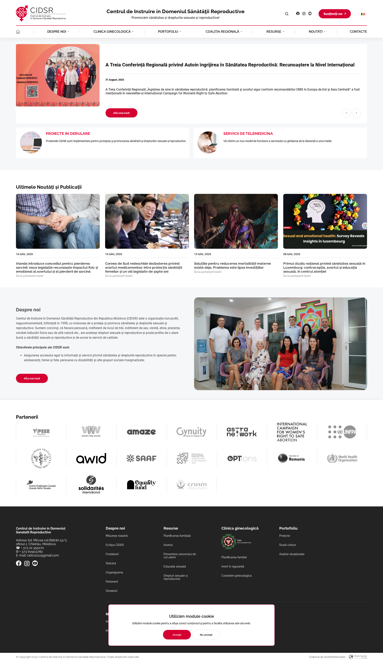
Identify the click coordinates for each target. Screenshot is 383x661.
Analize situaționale (291, 554)
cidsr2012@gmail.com (43, 555)
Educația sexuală (175, 566)
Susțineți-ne (333, 14)
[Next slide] (356, 112)
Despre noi (56, 32)
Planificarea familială (177, 535)
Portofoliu (168, 32)
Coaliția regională (222, 32)
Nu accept (206, 634)
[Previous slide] (346, 112)
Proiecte (284, 535)
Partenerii (112, 581)
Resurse (274, 32)
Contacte (358, 32)
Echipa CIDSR (115, 545)
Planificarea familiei (234, 557)
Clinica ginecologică (112, 32)
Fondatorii (112, 554)
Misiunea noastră (117, 535)
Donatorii (111, 590)
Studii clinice (287, 545)
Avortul (168, 545)
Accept (177, 634)
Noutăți (316, 32)
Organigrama (114, 572)
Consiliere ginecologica (236, 575)
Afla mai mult (121, 112)
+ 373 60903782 (30, 551)
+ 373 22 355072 (32, 548)
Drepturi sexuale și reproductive (176, 577)
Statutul (111, 563)
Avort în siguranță (232, 566)
